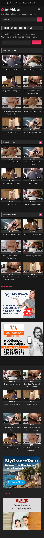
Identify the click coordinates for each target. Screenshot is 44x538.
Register (33, 3)
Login (25, 3)
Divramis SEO (8, 493)
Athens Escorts (7, 286)
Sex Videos (12, 10)
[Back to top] (37, 531)
